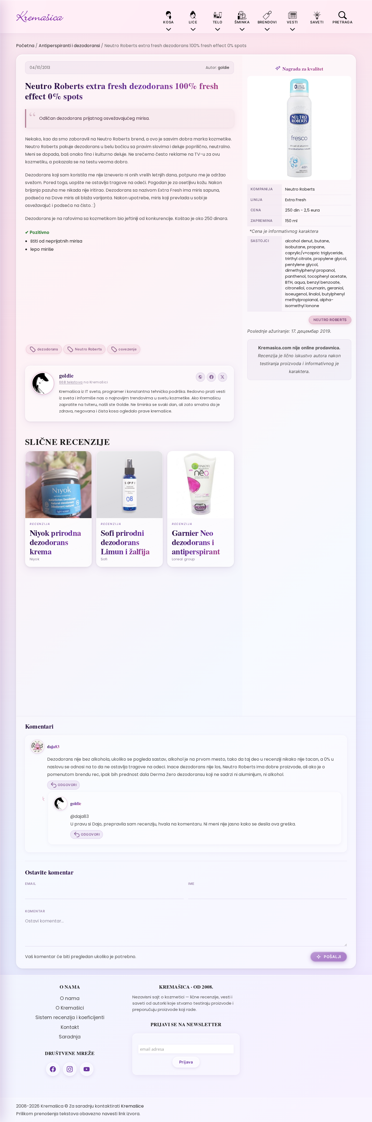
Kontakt (70, 1027)
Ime (191, 884)
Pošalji (332, 956)
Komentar (35, 911)
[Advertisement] (129, 299)
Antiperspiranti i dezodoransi (69, 45)
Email (30, 884)
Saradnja (70, 1037)
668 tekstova (71, 382)
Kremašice (132, 1106)
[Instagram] (70, 1069)
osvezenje (127, 349)
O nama (70, 998)
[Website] (200, 377)
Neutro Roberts (88, 349)
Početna (25, 45)
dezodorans (47, 349)
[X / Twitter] (222, 377)
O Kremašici (70, 1008)
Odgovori (67, 785)
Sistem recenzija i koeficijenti (69, 1017)
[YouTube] (86, 1069)
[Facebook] (211, 377)
